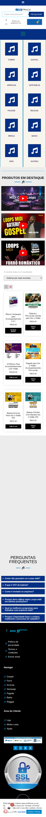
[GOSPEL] (34, 49)
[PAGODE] (11, 99)
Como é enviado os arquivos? (19, 591)
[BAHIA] (34, 125)
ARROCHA (11, 85)
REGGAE (34, 111)
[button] (23, 2)
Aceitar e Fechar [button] (34, 812)
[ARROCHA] (11, 74)
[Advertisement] (23, 464)
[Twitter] (30, 748)
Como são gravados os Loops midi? (22, 578)
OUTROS (34, 161)
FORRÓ (11, 60)
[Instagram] (20, 748)
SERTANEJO (34, 85)
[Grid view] (6, 287)
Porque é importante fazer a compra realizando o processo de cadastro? (22, 618)
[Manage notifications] (6, 811)
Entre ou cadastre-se (16, 22)
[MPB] (11, 150)
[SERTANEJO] (34, 74)
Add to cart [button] (33, 327)
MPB (11, 161)
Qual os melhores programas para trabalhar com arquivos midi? (21, 609)
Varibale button (13, 330)
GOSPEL (34, 60)
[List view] (10, 287)
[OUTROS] (34, 150)
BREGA (11, 136)
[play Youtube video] (23, 198)
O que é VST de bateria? (16, 585)
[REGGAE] (34, 99)
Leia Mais (22, 812)
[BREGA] (11, 125)
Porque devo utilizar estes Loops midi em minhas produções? (23, 600)
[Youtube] (25, 748)
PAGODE (11, 111)
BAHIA (34, 136)
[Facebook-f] (15, 748)
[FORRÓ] (11, 49)
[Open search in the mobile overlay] (23, 14)
